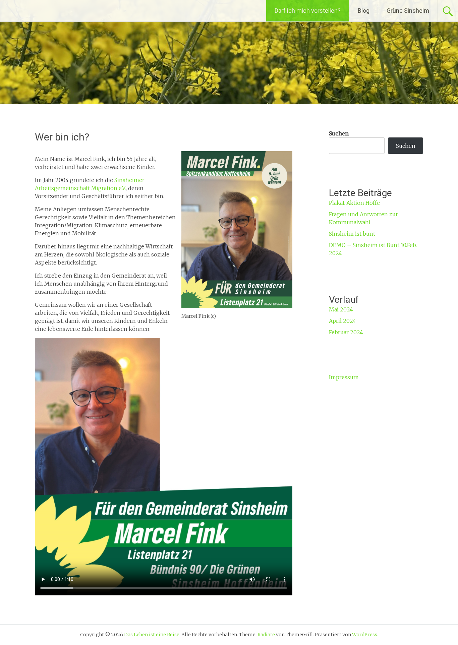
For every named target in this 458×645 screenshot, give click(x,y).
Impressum (344, 377)
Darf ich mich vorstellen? (308, 10)
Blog (363, 10)
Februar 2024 (346, 332)
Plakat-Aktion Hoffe (354, 202)
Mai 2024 (341, 309)
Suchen (339, 133)
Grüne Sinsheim (408, 10)
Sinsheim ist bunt (352, 233)
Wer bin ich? (62, 137)
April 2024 (342, 320)
